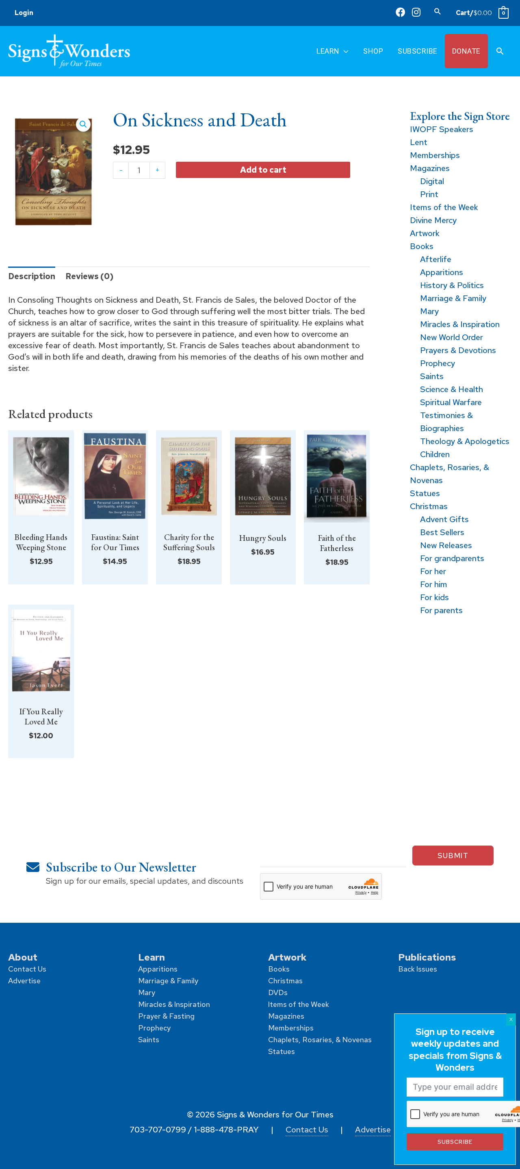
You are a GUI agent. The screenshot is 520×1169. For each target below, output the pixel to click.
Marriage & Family (168, 980)
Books (279, 969)
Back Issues (417, 969)
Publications (427, 957)
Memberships (291, 1027)
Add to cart (263, 170)
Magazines (286, 1016)
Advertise (24, 980)
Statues (281, 1051)
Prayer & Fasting (166, 1016)
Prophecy (154, 1027)
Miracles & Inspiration (174, 1004)
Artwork (287, 957)
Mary (146, 992)
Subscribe (455, 1141)
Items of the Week (298, 1004)
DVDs (278, 992)
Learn (151, 957)
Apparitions (158, 969)
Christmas (285, 980)
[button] (437, 11)
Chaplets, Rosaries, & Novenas (320, 1039)
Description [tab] (31, 276)
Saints (148, 1039)
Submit (453, 855)
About (22, 957)
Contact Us (27, 969)
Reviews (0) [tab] (89, 276)
